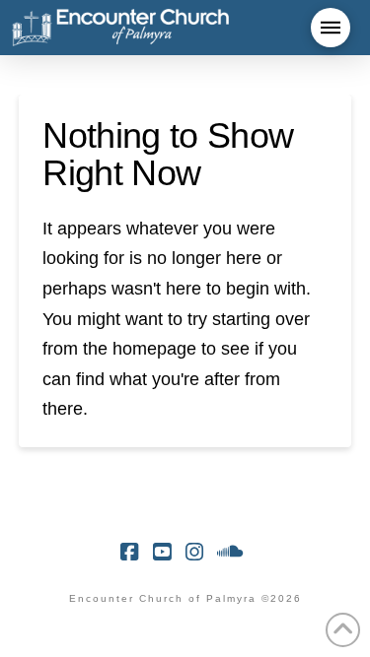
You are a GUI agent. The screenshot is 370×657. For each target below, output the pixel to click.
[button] (330, 27)
